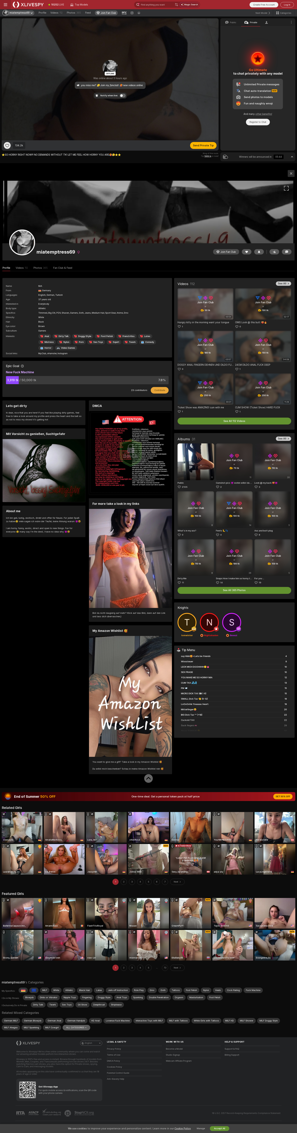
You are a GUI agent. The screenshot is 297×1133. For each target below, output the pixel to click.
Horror (48, 348)
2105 (184, 487)
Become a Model (174, 1049)
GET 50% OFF (283, 796)
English (88, 1043)
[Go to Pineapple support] (68, 1113)
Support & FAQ (232, 1049)
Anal (47, 336)
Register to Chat (258, 122)
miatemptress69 (13, 982)
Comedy (149, 342)
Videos (56, 12)
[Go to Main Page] (28, 4)
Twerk (132, 342)
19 (260, 582)
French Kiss (129, 336)
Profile (42, 12)
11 (183, 582)
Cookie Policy (182, 1128)
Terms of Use (113, 1055)
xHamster (52, 353)
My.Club (42, 353)
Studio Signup (173, 1055)
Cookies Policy (114, 1067)
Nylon (66, 342)
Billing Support (232, 1055)
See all (282, 283)
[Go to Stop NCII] (84, 1113)
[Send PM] (287, 251)
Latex (147, 336)
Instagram (63, 353)
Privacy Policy (114, 1049)
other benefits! (263, 114)
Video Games (68, 348)
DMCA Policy (113, 1061)
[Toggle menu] (5, 4)
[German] (23, 990)
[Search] (176, 4)
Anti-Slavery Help (115, 1079)
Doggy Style (84, 336)
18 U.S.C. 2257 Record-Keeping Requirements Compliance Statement (246, 1113)
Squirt (116, 342)
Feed (88, 12)
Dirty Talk (64, 336)
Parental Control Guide (118, 1073)
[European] (33, 990)
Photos (74, 12)
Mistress (49, 342)
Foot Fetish (107, 336)
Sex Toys (98, 342)
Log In (287, 4)
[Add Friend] (274, 251)
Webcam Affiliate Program (179, 1061)
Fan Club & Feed (62, 267)
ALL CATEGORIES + (76, 1027)
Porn (81, 342)
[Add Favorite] (7, 145)
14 (221, 582)
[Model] (291, 173)
